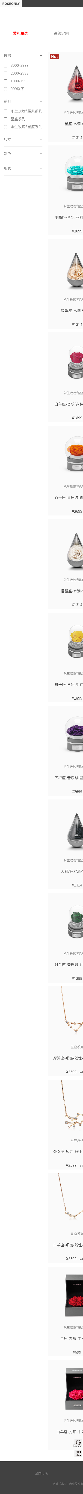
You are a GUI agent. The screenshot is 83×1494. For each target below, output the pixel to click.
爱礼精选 (20, 33)
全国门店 (41, 1473)
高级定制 (61, 33)
